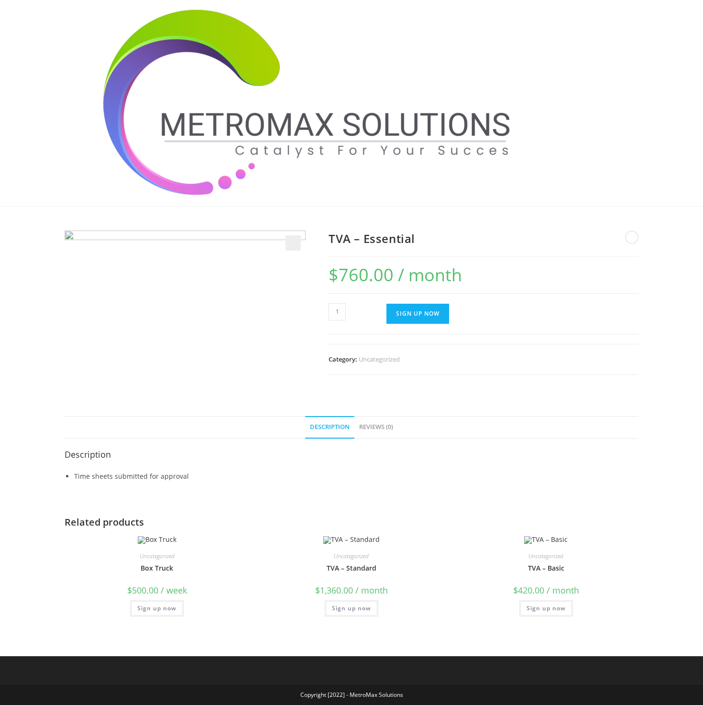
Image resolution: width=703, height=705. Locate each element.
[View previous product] (631, 237)
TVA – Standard (351, 568)
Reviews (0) (376, 427)
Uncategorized (379, 359)
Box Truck (157, 568)
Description (330, 427)
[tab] (329, 427)
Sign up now (156, 608)
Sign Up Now (417, 313)
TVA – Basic (546, 568)
